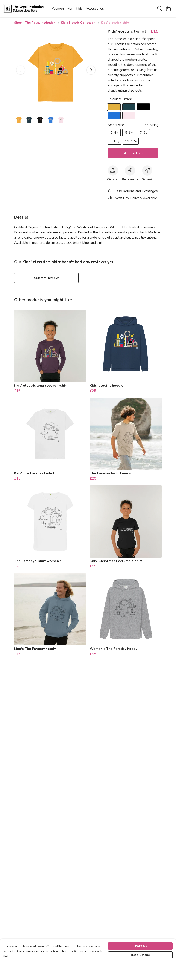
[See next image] (91, 70)
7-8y (143, 132)
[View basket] (168, 8)
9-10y (114, 141)
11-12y (131, 141)
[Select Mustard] (114, 106)
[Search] (159, 8)
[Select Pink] (128, 115)
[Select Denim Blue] (128, 106)
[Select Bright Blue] (114, 115)
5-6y (129, 132)
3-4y (114, 132)
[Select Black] (143, 106)
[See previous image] (20, 70)
